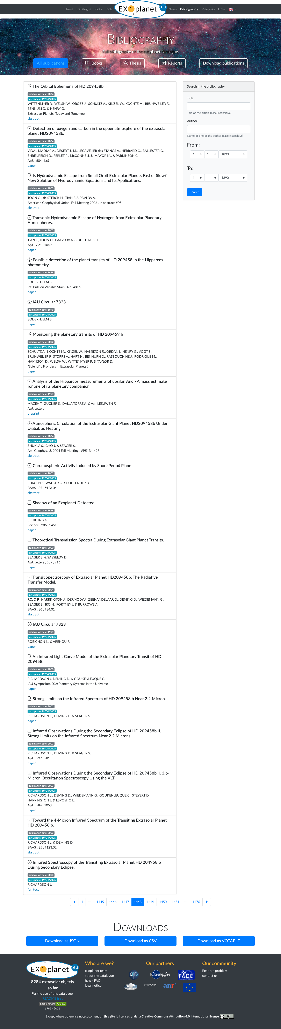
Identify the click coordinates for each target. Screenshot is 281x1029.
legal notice (93, 985)
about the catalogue (99, 975)
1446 (112, 902)
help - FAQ (93, 980)
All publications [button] (51, 63)
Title (190, 98)
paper (32, 165)
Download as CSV (140, 941)
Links (221, 9)
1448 (138, 902)
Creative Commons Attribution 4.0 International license (181, 1016)
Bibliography (190, 9)
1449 (150, 902)
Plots (98, 9)
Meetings (208, 9)
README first (53, 998)
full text (33, 889)
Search (195, 192)
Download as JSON (62, 941)
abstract (33, 118)
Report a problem (214, 970)
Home (69, 9)
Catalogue (84, 9)
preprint (33, 413)
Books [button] (96, 63)
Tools (109, 9)
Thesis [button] (134, 63)
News (172, 9)
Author (192, 121)
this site (109, 1016)
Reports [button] (174, 63)
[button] (232, 9)
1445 (100, 902)
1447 (125, 902)
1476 (196, 902)
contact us (209, 975)
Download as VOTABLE (218, 941)
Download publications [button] (223, 63)
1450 (163, 902)
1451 (175, 902)
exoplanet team (96, 970)
